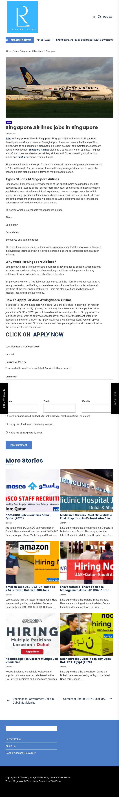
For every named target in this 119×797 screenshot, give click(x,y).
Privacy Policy (13, 739)
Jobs (9, 122)
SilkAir (21, 157)
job (57, 184)
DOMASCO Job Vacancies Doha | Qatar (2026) (28, 516)
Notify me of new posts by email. (26, 432)
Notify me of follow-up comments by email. (31, 424)
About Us (10, 746)
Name (9, 401)
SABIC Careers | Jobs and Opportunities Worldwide (80, 39)
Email (46, 401)
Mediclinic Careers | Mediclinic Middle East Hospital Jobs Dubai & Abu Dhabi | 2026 (86, 518)
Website (86, 401)
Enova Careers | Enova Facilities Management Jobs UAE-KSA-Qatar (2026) (84, 590)
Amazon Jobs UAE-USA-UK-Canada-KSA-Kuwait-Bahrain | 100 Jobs (31, 588)
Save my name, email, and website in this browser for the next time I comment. (49, 416)
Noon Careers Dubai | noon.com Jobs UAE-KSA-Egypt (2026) (85, 660)
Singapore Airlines (39, 149)
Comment (11, 376)
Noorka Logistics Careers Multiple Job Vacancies (32, 660)
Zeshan (9, 134)
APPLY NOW (48, 334)
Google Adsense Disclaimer (20, 753)
